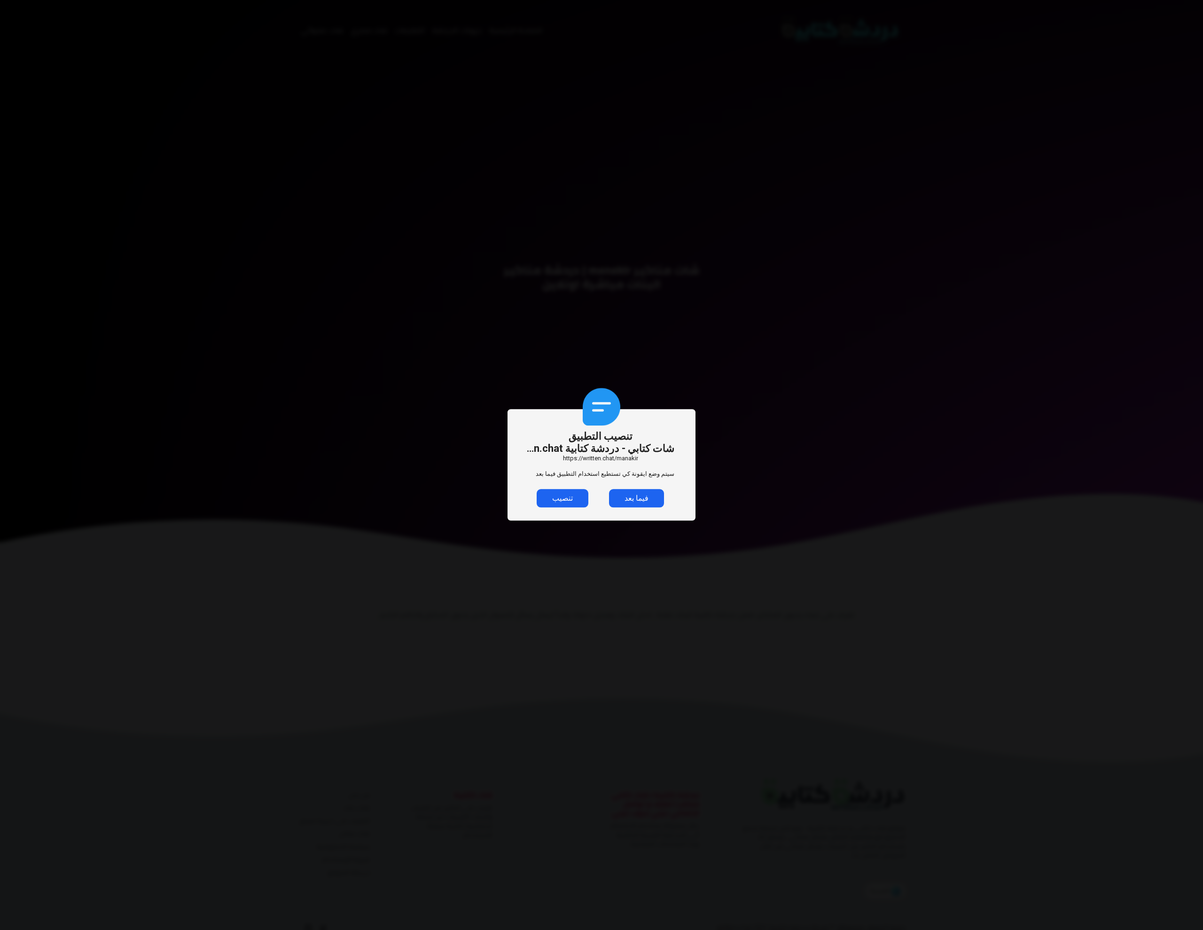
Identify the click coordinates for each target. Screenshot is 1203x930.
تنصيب (562, 498)
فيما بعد (636, 498)
